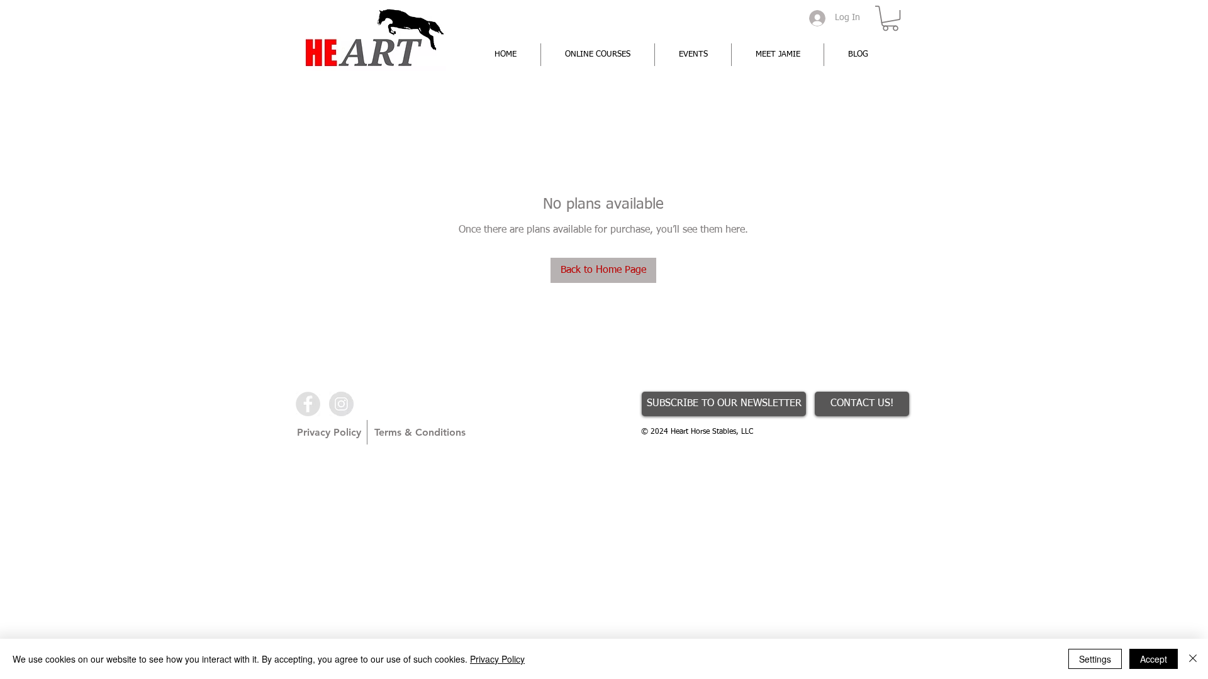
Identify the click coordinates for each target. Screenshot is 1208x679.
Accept (1153, 659)
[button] (890, 18)
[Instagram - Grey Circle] (341, 404)
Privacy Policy (497, 659)
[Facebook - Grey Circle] (308, 404)
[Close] (1192, 659)
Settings (1095, 659)
